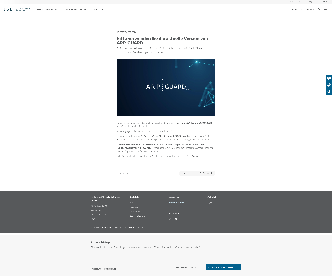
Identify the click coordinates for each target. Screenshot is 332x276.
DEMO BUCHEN (296, 2)
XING (208, 173)
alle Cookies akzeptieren (220, 267)
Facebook (200, 173)
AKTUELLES (297, 9)
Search (318, 2)
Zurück (123, 173)
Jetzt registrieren (176, 202)
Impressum (134, 207)
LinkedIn (212, 173)
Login (311, 2)
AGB (131, 203)
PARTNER (310, 9)
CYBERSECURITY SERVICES (76, 9)
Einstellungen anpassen (188, 267)
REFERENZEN (97, 9)
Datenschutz (135, 211)
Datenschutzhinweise (138, 216)
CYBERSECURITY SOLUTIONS (48, 9)
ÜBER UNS (322, 9)
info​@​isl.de (95, 219)
